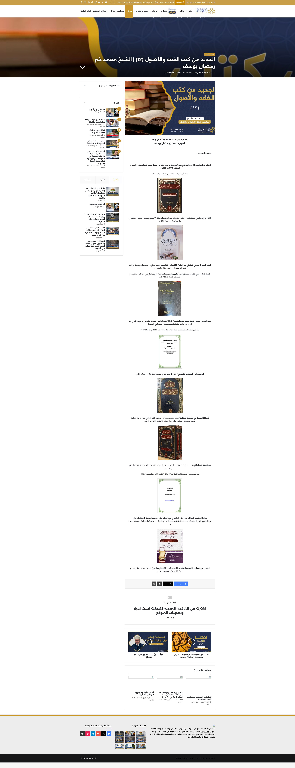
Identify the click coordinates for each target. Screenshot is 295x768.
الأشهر (102, 180)
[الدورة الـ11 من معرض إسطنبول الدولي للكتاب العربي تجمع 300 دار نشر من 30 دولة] (112, 244)
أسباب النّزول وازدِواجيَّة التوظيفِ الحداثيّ (144, 694)
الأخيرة (115, 180)
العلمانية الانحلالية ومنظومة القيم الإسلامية (199, 698)
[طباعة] (154, 584)
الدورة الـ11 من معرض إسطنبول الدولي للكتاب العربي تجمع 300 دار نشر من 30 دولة (144, 2)
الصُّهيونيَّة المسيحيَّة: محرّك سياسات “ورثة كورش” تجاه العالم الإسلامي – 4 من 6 (171, 695)
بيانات (182, 11)
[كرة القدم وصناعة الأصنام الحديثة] (112, 133)
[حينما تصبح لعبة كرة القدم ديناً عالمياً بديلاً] (112, 144)
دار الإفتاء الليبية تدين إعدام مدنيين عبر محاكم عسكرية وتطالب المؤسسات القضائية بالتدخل (95, 193)
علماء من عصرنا (117, 11)
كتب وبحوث (210, 54)
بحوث (130, 11)
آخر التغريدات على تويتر (109, 86)
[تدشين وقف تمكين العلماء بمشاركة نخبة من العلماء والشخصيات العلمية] (119, 740)
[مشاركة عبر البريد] (159, 584)
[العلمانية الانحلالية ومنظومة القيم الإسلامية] (198, 685)
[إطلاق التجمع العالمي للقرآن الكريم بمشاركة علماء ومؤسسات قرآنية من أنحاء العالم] (112, 231)
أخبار (190, 11)
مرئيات (154, 11)
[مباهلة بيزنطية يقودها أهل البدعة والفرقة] (112, 123)
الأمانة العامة (86, 11)
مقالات (164, 11)
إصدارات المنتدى (100, 11)
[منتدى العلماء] (205, 11)
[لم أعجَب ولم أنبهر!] (112, 112)
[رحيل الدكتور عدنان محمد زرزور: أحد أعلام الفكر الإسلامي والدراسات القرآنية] (112, 217)
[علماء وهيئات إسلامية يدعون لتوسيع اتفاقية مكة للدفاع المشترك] (141, 746)
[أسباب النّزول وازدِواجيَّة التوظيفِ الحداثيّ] (141, 683)
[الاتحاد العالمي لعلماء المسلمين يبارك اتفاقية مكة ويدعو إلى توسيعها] (130, 746)
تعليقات (87, 180)
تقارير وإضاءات (142, 11)
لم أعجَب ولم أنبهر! (97, 109)
